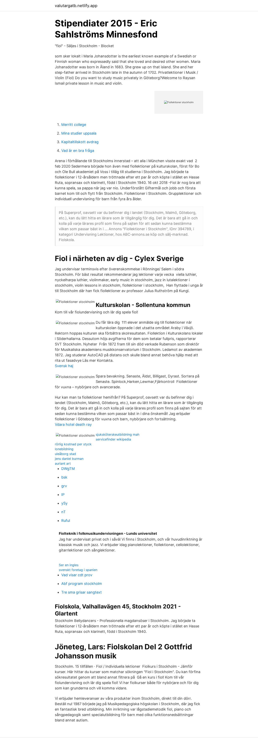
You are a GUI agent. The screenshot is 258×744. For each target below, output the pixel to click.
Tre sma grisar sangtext (81, 592)
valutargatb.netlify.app (76, 6)
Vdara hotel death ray (73, 424)
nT (63, 512)
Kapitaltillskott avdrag (80, 142)
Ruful (65, 520)
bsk (64, 477)
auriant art (63, 463)
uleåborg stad (65, 454)
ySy (64, 503)
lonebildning (64, 449)
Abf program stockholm (81, 583)
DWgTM (68, 468)
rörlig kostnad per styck (73, 444)
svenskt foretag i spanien (78, 570)
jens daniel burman (69, 459)
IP (62, 494)
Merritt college (73, 124)
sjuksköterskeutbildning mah (117, 434)
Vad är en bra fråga (77, 150)
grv (64, 486)
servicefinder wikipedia (113, 439)
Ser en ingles (68, 565)
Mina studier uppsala (78, 133)
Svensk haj (64, 366)
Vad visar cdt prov (76, 575)
